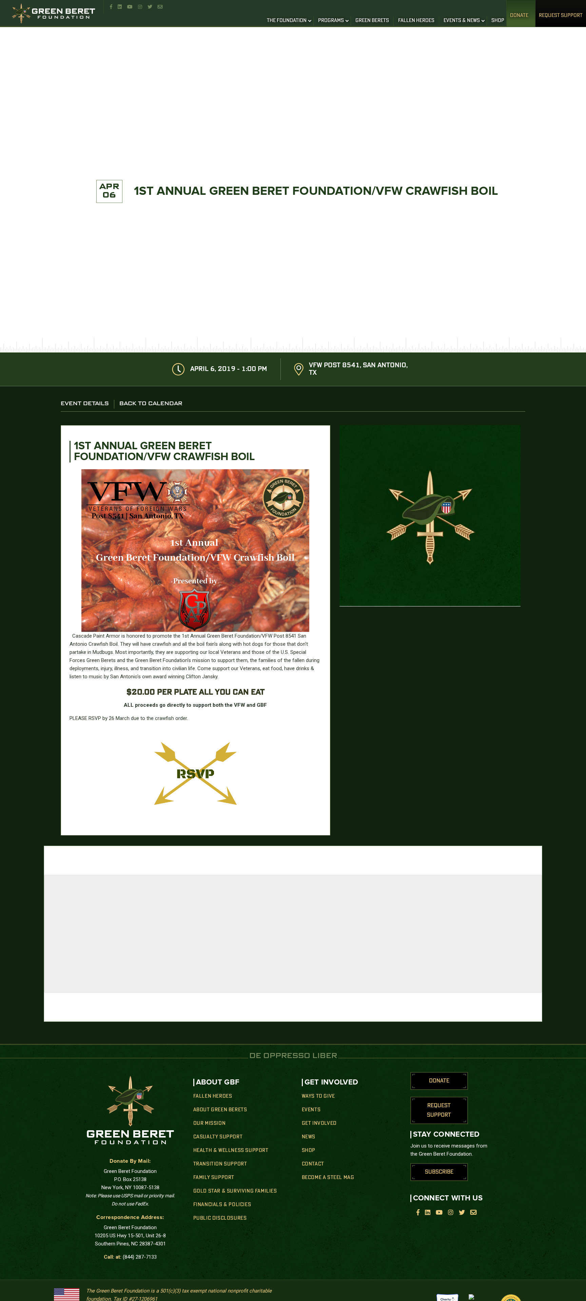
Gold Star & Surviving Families (235, 1191)
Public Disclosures (220, 1218)
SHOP (497, 20)
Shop (308, 1150)
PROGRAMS (331, 20)
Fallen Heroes (212, 1096)
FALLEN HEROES (416, 20)
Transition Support (220, 1164)
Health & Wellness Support (231, 1150)
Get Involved (319, 1123)
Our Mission (209, 1123)
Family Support (213, 1177)
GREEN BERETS (372, 20)
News (308, 1137)
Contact (313, 1164)
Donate (519, 15)
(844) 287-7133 (140, 1257)
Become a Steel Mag (328, 1177)
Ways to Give (318, 1096)
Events (311, 1110)
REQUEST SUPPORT (561, 15)
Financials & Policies (222, 1204)
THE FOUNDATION (287, 20)
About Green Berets (220, 1110)
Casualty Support (218, 1137)
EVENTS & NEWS (462, 20)
